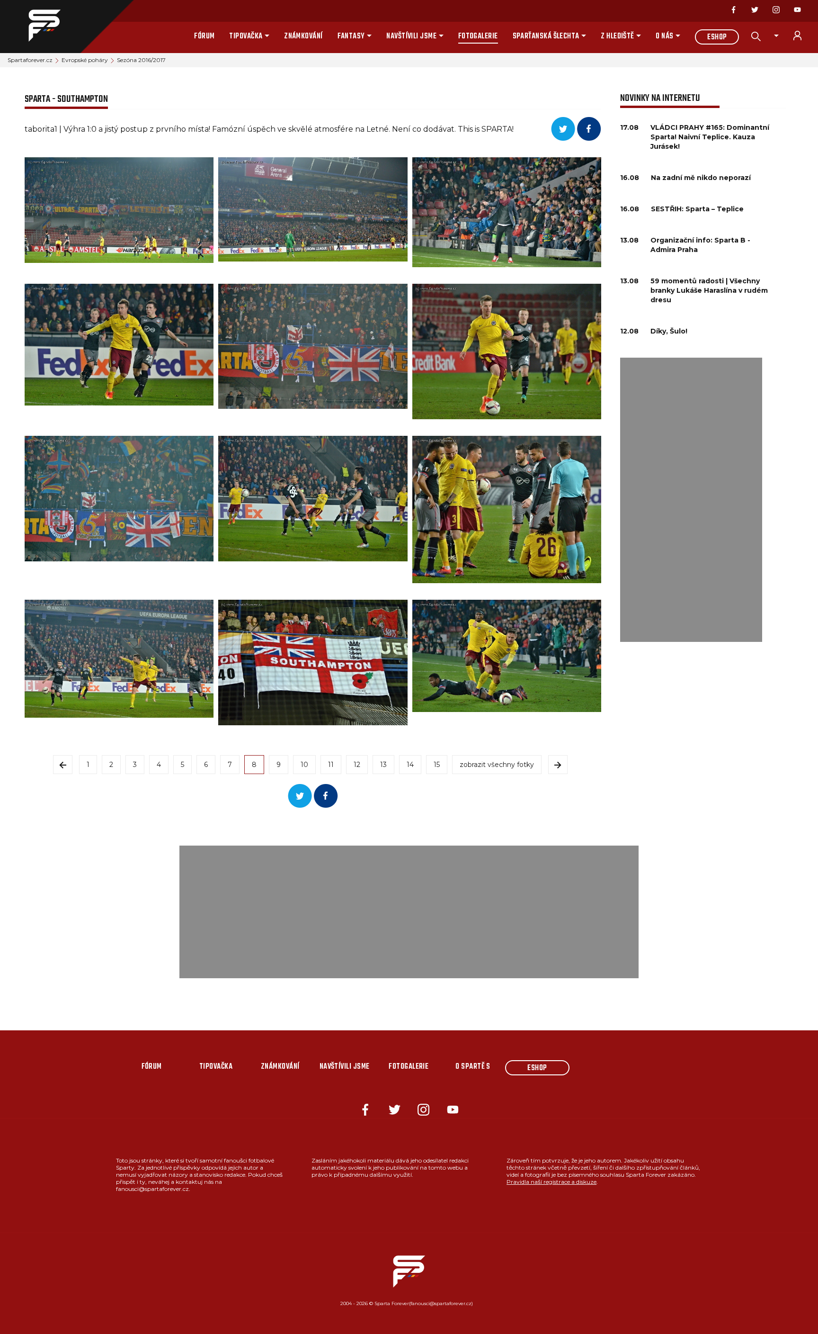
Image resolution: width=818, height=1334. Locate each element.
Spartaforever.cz (30, 59)
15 (437, 764)
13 (383, 764)
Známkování (303, 36)
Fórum (204, 36)
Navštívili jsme (411, 36)
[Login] (802, 35)
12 (357, 764)
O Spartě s (472, 1067)
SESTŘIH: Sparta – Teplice (697, 209)
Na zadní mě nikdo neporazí (701, 177)
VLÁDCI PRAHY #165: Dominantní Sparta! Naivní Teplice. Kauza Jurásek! (709, 137)
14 (410, 764)
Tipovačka (245, 36)
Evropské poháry (85, 59)
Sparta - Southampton (66, 99)
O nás (664, 36)
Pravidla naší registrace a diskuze (551, 1181)
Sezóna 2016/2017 (141, 59)
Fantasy (351, 36)
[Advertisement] (691, 500)
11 (331, 764)
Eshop (717, 37)
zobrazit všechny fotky (497, 764)
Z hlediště (617, 36)
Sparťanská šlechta (546, 36)
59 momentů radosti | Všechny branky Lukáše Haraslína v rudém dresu (709, 290)
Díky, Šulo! (668, 331)
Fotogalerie (478, 36)
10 (304, 764)
